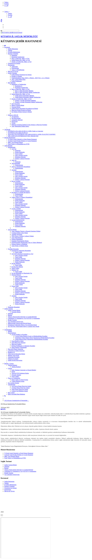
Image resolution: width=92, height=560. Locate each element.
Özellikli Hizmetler (13, 249)
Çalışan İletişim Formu (18, 381)
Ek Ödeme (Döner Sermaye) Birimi (22, 112)
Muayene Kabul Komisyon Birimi (21, 110)
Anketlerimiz (11, 384)
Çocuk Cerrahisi (16, 208)
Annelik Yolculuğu (17, 234)
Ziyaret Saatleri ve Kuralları (19, 334)
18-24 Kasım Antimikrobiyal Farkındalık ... (16, 400)
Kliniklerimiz (11, 147)
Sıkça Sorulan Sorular (21, 155)
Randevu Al (11, 352)
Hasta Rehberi (12, 333)
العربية (6, 5)
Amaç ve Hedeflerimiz (18, 70)
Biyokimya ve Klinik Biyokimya (21, 192)
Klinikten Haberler (20, 157)
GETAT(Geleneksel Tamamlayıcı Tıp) (22, 254)
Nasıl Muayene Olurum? (19, 342)
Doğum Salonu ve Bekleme (19, 244)
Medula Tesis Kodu (13, 355)
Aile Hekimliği (16, 163)
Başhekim (14, 55)
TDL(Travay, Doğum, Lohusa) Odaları (23, 236)
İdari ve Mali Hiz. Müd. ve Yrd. (21, 58)
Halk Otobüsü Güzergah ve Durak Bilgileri (24, 370)
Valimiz (10, 50)
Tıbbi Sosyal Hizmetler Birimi (16, 354)
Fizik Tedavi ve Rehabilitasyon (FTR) (18, 144)
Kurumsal (7, 47)
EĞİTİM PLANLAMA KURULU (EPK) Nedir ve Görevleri (25, 131)
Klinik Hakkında (20, 152)
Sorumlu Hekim (16, 312)
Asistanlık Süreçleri (17, 120)
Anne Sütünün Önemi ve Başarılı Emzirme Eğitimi (26, 231)
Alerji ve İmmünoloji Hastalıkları (21, 166)
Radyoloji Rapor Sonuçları (15, 349)
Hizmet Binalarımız (9, 137)
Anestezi (14, 170)
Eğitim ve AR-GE (13, 115)
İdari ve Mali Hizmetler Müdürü (24, 91)
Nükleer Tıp (15, 270)
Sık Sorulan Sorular (13, 383)
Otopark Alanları (16, 375)
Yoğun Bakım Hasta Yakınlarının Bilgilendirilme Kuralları (31, 339)
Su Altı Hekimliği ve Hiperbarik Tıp (22, 273)
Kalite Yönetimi (12, 73)
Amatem (14, 296)
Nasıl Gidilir (18, 252)
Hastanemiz (11, 65)
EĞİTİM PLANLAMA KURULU (18, 133)
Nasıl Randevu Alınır (18, 341)
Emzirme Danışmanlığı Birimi (20, 241)
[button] (7, 11)
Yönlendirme (8, 329)
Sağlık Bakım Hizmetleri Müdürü (24, 95)
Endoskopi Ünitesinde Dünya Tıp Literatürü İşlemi (22, 325)
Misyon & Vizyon (13, 71)
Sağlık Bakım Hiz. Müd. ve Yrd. (21, 60)
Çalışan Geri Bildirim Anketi (20, 391)
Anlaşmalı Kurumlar (13, 357)
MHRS (10, 331)
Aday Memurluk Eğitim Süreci (20, 126)
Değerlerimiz (15, 68)
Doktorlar (18, 150)
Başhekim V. (18, 86)
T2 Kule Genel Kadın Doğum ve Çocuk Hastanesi (22, 141)
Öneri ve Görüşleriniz (14, 378)
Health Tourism (12, 320)
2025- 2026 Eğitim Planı (18, 79)
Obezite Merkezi (16, 275)
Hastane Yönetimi (13, 53)
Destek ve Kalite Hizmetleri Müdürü (25, 100)
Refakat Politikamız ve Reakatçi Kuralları (23, 346)
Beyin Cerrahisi (16, 181)
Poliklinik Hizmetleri (14, 307)
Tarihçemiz (15, 66)
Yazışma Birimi (16, 107)
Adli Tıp (14, 160)
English (6, 4)
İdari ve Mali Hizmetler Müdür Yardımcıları (27, 92)
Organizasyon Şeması (14, 63)
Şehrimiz (10, 313)
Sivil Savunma (16, 103)
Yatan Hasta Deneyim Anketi (20, 389)
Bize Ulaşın (11, 392)
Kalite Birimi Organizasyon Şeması (22, 74)
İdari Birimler (12, 82)
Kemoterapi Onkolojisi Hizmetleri (21, 250)
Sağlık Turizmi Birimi (14, 310)
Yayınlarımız (15, 116)
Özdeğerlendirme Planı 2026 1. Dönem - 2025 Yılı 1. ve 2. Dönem (30, 78)
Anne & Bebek (12, 229)
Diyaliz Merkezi (16, 263)
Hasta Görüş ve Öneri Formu (20, 379)
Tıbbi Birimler (8, 145)
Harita (13, 371)
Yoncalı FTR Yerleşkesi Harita (20, 373)
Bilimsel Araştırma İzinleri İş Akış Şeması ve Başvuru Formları (29, 124)
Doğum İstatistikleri (17, 239)
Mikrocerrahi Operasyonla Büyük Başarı (19, 323)
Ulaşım (10, 368)
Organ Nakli (15, 286)
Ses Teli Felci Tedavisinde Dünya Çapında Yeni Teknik (23, 326)
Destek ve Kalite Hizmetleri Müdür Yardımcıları (28, 102)
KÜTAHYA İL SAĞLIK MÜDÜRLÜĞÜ (19, 36)
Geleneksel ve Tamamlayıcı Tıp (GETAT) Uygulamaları (24, 318)
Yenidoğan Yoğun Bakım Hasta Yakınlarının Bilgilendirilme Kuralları (34, 338)
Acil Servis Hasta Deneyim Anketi (21, 386)
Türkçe (6, 2)
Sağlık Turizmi (8, 308)
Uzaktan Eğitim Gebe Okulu (20, 233)
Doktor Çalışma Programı (22, 158)
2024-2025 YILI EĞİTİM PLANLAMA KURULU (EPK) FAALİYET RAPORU (32, 134)
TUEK (13, 123)
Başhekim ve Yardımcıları (19, 84)
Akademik (7, 129)
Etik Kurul (15, 121)
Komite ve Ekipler (17, 76)
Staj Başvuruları (16, 118)
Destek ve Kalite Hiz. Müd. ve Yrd (21, 62)
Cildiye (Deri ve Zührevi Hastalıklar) (22, 197)
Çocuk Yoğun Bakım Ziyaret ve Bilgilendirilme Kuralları (31, 336)
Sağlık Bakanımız (13, 49)
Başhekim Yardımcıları (18, 57)
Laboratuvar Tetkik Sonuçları (16, 350)
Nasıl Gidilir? (19, 154)
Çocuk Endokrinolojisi (18, 220)
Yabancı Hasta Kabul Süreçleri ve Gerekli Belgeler (22, 317)
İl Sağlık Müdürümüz (14, 52)
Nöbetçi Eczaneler (13, 358)
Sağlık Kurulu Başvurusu (15, 360)
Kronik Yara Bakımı (17, 266)
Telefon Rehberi (12, 365)
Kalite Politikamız (17, 81)
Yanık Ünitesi (15, 268)
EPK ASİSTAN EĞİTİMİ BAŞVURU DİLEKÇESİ (23, 136)
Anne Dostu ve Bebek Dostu (20, 246)
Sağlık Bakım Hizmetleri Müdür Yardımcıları (28, 97)
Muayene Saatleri (16, 344)
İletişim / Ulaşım (9, 363)
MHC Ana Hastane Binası (15, 142)
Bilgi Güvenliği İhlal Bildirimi (16, 394)
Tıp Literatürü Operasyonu (15, 321)
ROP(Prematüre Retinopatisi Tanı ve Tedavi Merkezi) (27, 242)
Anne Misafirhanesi (17, 237)
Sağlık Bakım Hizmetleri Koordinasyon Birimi (25, 108)
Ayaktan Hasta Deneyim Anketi (21, 388)
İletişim (10, 315)
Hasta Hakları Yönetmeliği (19, 347)
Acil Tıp (14, 149)
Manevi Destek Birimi (18, 105)
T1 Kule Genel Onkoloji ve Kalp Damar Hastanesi (22, 139)
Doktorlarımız (19, 165)
